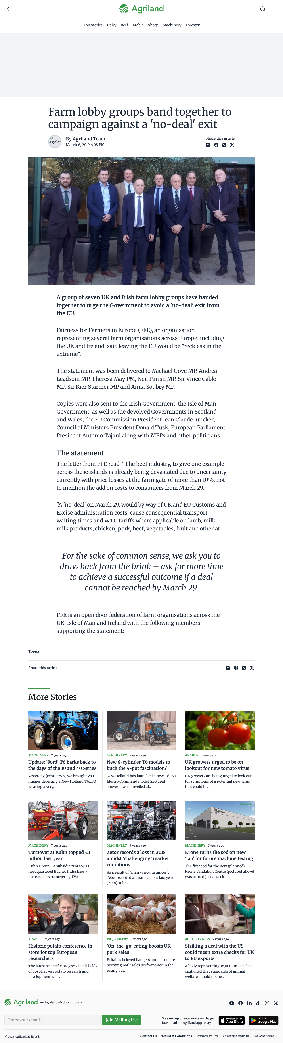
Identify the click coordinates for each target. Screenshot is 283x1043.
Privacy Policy (207, 1036)
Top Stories (93, 25)
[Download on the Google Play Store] (264, 1020)
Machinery (172, 25)
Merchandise (264, 1036)
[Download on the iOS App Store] (231, 1020)
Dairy (111, 25)
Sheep (153, 25)
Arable (137, 25)
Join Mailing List (122, 1019)
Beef (124, 25)
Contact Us (148, 1036)
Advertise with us (235, 1036)
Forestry (193, 25)
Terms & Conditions (176, 1036)
